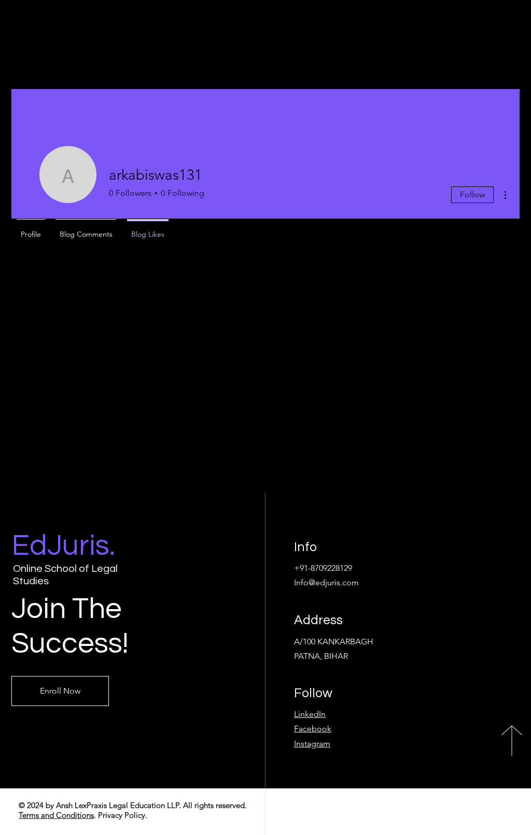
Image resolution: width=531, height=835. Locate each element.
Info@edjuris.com (326, 582)
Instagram (312, 743)
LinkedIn (310, 714)
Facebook (312, 728)
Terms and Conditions (56, 815)
